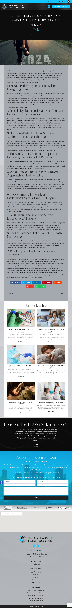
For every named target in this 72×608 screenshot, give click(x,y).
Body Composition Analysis (26, 204)
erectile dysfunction (39, 118)
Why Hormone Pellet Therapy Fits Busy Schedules (21, 366)
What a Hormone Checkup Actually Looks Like (51, 402)
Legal (41, 606)
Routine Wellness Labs (50, 241)
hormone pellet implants (15, 150)
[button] (49, 6)
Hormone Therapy (37, 93)
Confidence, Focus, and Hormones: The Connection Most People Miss (51, 330)
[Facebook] (69, 1)
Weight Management (42, 180)
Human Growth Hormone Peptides (29, 161)
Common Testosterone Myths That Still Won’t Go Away (51, 366)
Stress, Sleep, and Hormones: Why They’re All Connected (21, 402)
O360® (37, 606)
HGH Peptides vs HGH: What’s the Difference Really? (21, 330)
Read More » (21, 341)
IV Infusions (52, 223)
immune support (24, 227)
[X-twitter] (38, 545)
